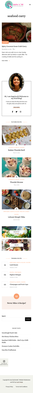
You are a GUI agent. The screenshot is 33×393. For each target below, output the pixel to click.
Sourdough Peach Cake (9, 333)
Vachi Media (19, 382)
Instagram (20, 111)
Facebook (12, 111)
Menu (30, 4)
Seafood (5, 42)
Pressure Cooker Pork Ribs (10, 346)
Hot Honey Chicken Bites (10, 336)
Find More (16, 107)
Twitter (16, 111)
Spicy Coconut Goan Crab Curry (14, 46)
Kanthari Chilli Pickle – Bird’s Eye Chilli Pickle (15, 341)
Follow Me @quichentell (4, 364)
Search (4, 316)
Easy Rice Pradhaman (9, 350)
